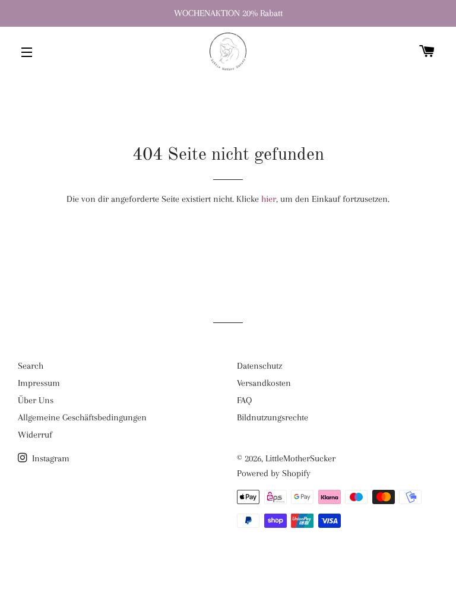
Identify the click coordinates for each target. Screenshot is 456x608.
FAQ (244, 400)
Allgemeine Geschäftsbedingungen (82, 417)
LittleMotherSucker (300, 458)
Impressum (39, 383)
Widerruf (35, 434)
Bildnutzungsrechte (272, 417)
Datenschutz (259, 365)
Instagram (49, 458)
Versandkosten (264, 383)
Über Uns (35, 400)
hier (268, 199)
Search (30, 365)
